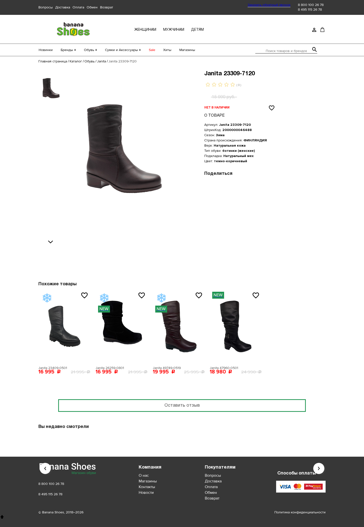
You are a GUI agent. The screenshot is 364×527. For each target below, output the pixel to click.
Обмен (92, 7)
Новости (146, 492)
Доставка (62, 7)
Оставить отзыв (182, 405)
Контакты (147, 486)
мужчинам (173, 29)
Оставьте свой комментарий (151, 256)
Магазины (187, 50)
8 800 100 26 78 (311, 5)
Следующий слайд (318, 468)
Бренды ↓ (68, 50)
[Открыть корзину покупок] (322, 29)
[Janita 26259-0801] (122, 326)
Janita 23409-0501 (52, 368)
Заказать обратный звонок (269, 5)
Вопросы (45, 7)
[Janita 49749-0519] (179, 326)
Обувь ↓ (90, 50)
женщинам (145, 29)
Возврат (106, 7)
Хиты (167, 50)
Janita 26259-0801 (110, 368)
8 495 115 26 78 (310, 9)
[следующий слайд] (51, 242)
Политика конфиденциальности (300, 512)
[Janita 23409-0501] (64, 326)
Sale (152, 50)
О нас (144, 475)
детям (197, 29)
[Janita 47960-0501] (236, 326)
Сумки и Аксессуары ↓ (123, 50)
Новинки (46, 50)
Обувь (89, 61)
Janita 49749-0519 (167, 368)
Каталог (76, 61)
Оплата (78, 7)
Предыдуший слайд (45, 468)
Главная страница (52, 61)
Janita (101, 61)
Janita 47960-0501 (224, 368)
